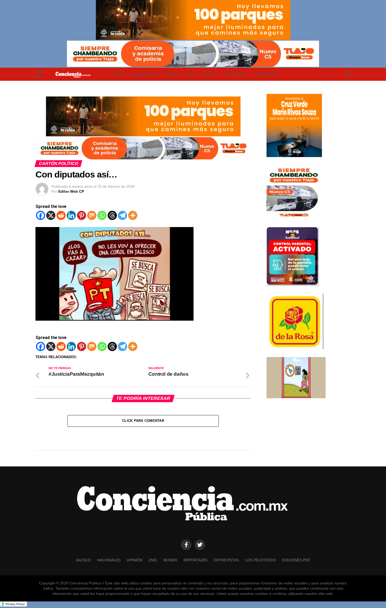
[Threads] (112, 215)
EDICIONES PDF (296, 560)
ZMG (190, 74)
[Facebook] (40, 215)
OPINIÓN (170, 74)
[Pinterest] (81, 215)
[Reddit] (61, 215)
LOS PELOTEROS (260, 560)
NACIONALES (143, 74)
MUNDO (208, 74)
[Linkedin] (71, 215)
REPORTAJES (235, 74)
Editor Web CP (71, 191)
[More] (132, 215)
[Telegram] (122, 215)
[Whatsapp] (102, 215)
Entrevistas (266, 74)
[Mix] (91, 215)
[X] (50, 215)
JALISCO (117, 74)
